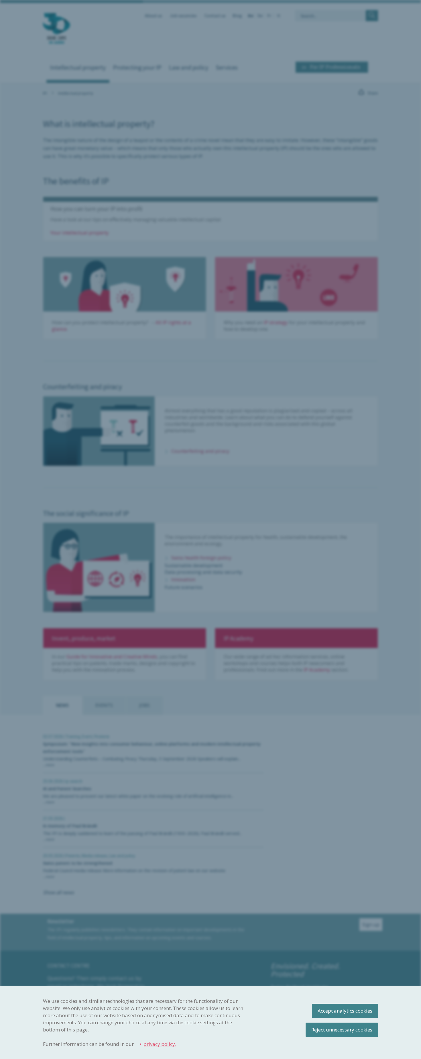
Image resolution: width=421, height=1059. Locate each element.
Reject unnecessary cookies (341, 1029)
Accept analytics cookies (345, 1010)
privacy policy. (159, 1044)
